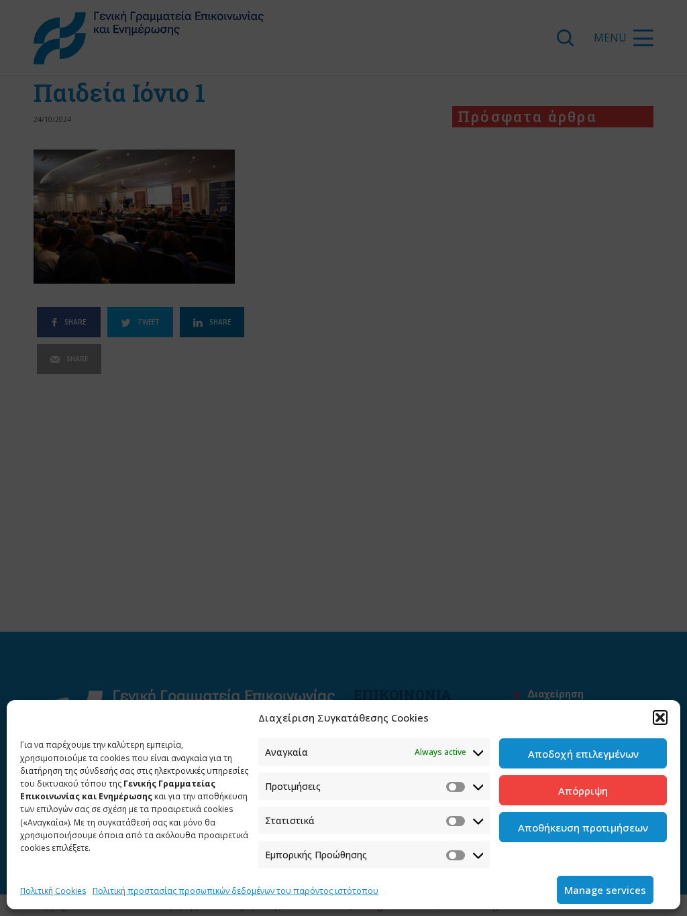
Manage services (605, 890)
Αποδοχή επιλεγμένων (583, 753)
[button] (660, 717)
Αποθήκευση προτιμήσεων (583, 827)
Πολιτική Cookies (53, 891)
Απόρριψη (583, 790)
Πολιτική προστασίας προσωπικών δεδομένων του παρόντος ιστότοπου (235, 891)
